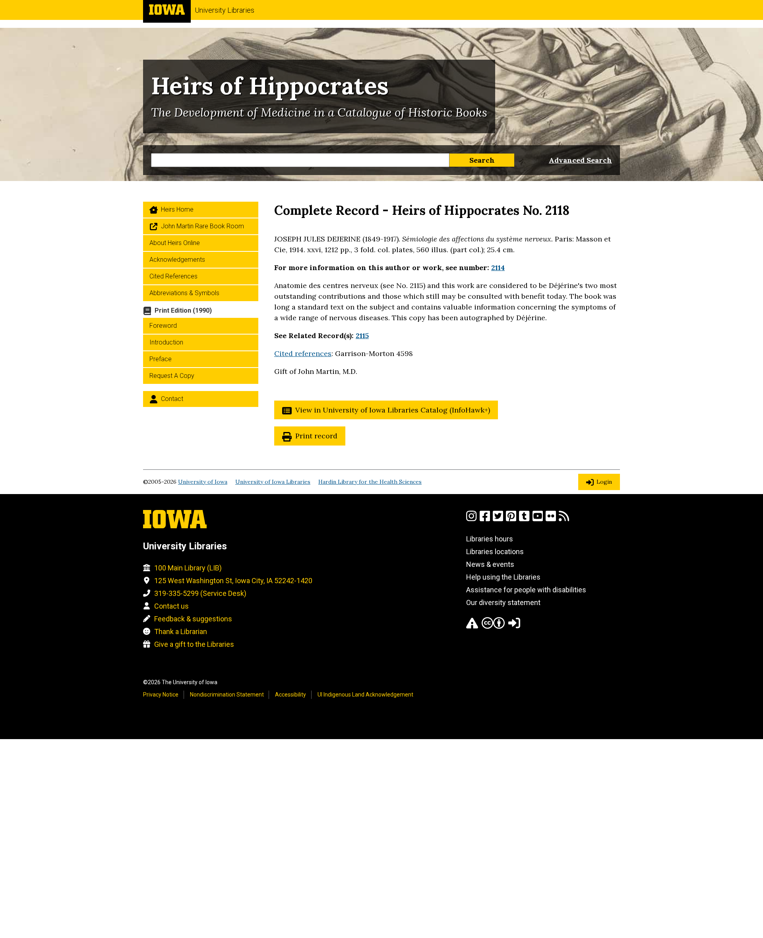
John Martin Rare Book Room (202, 226)
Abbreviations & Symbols (184, 293)
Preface (160, 359)
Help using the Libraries (503, 577)
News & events (490, 564)
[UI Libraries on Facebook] (485, 519)
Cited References (173, 276)
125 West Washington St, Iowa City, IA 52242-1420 (233, 580)
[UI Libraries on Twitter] (498, 519)
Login (604, 481)
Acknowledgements (177, 259)
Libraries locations (495, 551)
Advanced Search (580, 160)
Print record (316, 435)
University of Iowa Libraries (272, 481)
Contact (172, 399)
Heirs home (177, 209)
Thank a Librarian (180, 631)
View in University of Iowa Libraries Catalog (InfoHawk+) (392, 410)
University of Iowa (202, 481)
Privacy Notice (160, 694)
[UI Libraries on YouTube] (538, 519)
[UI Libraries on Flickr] (551, 519)
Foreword (163, 325)
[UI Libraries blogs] (564, 519)
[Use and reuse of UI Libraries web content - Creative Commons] (493, 626)
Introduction (166, 342)
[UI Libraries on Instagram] (471, 519)
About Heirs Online (174, 243)
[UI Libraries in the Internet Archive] (472, 626)
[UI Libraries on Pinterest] (511, 519)
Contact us (171, 606)
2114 (498, 267)
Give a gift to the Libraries (194, 644)
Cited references (302, 353)
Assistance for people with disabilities (526, 590)
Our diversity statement (503, 602)
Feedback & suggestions (193, 619)
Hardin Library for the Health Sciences (370, 481)
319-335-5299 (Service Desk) (200, 593)
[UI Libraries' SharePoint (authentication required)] (514, 626)
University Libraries (224, 10)
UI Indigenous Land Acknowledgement (365, 694)
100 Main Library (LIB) (188, 568)
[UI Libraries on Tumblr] (524, 519)
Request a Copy (171, 375)
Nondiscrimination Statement (227, 694)
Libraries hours (489, 539)
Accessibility (290, 694)
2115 (362, 335)
